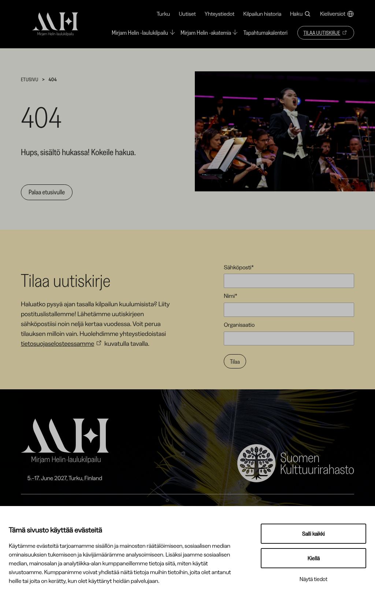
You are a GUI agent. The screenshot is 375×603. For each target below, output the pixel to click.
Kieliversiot (332, 13)
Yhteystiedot (220, 13)
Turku (163, 13)
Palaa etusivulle (47, 192)
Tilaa (235, 361)
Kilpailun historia (262, 13)
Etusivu (29, 79)
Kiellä (314, 558)
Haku (296, 13)
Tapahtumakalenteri (265, 33)
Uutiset (187, 13)
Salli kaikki (313, 533)
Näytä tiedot (313, 579)
